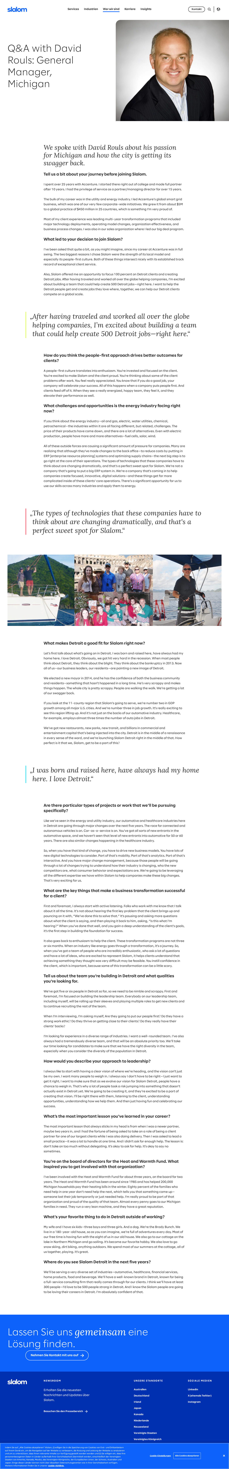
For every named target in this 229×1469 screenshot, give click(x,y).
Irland (137, 1402)
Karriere (130, 9)
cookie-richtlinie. (56, 1466)
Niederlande (141, 1421)
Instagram (194, 1402)
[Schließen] (224, 1455)
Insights (146, 9)
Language (218, 9)
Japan (137, 1408)
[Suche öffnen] (209, 9)
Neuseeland (141, 1427)
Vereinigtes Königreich (148, 1439)
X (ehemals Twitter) (200, 1396)
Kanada (138, 1414)
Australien (140, 1389)
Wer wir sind (111, 9)
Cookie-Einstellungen (160, 1456)
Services (73, 9)
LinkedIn (193, 1389)
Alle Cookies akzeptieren (187, 1456)
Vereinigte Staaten (145, 1433)
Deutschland (141, 1396)
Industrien (91, 9)
